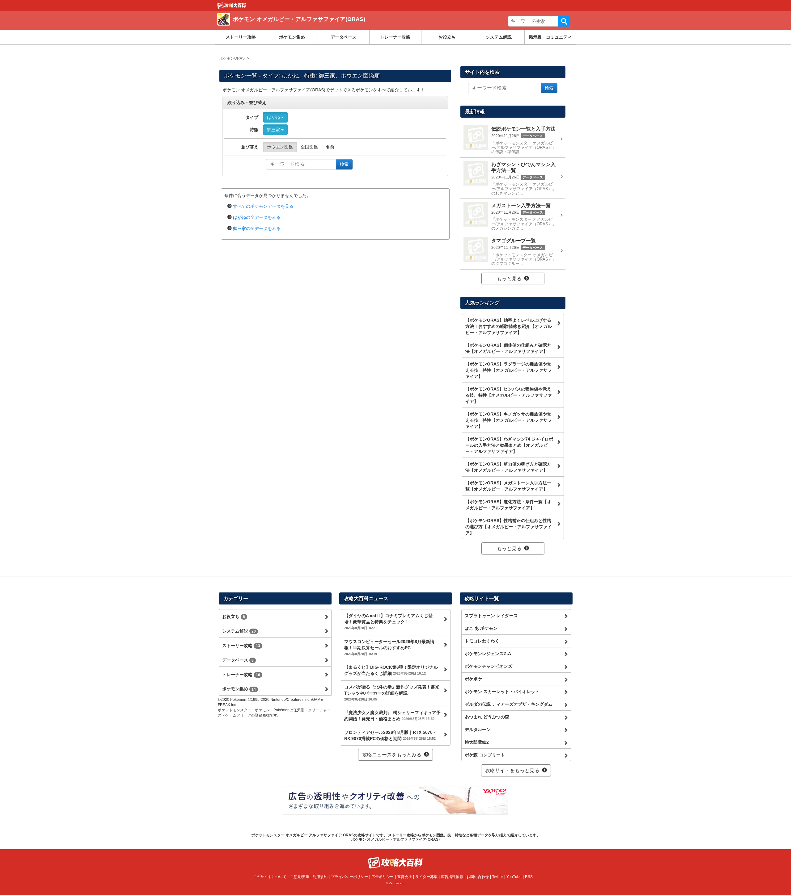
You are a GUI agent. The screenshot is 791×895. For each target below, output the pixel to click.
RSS (529, 877)
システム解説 (499, 37)
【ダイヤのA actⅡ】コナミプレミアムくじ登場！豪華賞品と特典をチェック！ (388, 621)
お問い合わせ (478, 877)
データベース (344, 37)
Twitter (497, 877)
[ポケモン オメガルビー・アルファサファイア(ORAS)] (307, 26)
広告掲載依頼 (452, 877)
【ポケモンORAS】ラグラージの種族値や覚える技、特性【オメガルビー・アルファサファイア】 (508, 370)
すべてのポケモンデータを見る (263, 206)
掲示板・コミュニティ (550, 37)
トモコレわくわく (482, 640)
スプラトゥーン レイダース (491, 615)
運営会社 (404, 877)
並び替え (249, 146)
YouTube (514, 877)
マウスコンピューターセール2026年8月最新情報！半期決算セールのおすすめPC (389, 647)
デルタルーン (478, 729)
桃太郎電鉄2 (477, 742)
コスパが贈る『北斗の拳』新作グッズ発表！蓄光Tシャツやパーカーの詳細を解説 (391, 692)
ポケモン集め (292, 37)
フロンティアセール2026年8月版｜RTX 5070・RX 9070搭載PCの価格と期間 (390, 735)
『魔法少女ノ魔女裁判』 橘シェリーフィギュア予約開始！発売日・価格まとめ (392, 715)
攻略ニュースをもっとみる (391, 754)
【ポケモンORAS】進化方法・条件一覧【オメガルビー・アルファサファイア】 (508, 504)
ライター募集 (426, 877)
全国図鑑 (309, 146)
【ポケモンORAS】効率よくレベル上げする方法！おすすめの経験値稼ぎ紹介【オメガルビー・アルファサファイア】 (508, 326)
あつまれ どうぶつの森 (487, 716)
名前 (330, 146)
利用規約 (320, 877)
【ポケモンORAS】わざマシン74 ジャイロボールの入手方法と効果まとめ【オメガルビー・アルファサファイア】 (509, 445)
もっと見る (509, 278)
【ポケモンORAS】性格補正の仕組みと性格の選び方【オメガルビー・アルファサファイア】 (508, 526)
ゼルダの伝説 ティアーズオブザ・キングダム (508, 704)
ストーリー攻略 (241, 37)
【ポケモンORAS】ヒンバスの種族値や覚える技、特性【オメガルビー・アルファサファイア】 (508, 395)
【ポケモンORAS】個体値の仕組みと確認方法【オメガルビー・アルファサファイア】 (508, 348)
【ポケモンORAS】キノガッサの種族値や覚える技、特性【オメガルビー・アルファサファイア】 (508, 420)
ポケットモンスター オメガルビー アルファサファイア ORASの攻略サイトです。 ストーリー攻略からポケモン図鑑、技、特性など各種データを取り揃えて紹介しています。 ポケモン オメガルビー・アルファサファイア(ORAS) (395, 837)
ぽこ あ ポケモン (481, 628)
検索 (564, 21)
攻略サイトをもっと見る (512, 770)
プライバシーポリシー (349, 877)
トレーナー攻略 (395, 37)
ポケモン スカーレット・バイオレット (502, 691)
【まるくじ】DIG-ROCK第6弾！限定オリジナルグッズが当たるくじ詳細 (391, 670)
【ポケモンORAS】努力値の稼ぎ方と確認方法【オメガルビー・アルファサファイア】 (508, 467)
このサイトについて (269, 877)
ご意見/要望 (299, 877)
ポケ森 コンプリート (485, 754)
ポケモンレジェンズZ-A (488, 653)
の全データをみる (257, 217)
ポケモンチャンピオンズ (488, 666)
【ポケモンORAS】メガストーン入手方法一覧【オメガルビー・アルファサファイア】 (508, 485)
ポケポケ (473, 678)
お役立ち (447, 37)
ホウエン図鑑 (280, 146)
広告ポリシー (382, 877)
